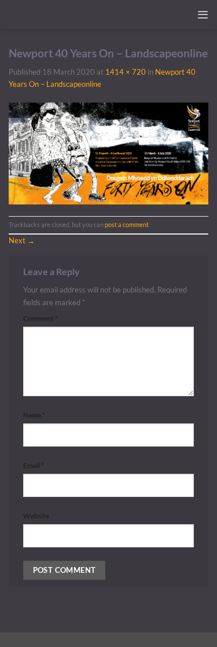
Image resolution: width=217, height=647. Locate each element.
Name (34, 415)
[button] (202, 15)
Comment (40, 318)
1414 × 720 (125, 71)
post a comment (127, 224)
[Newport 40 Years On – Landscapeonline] (108, 152)
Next (22, 240)
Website (36, 515)
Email (33, 465)
